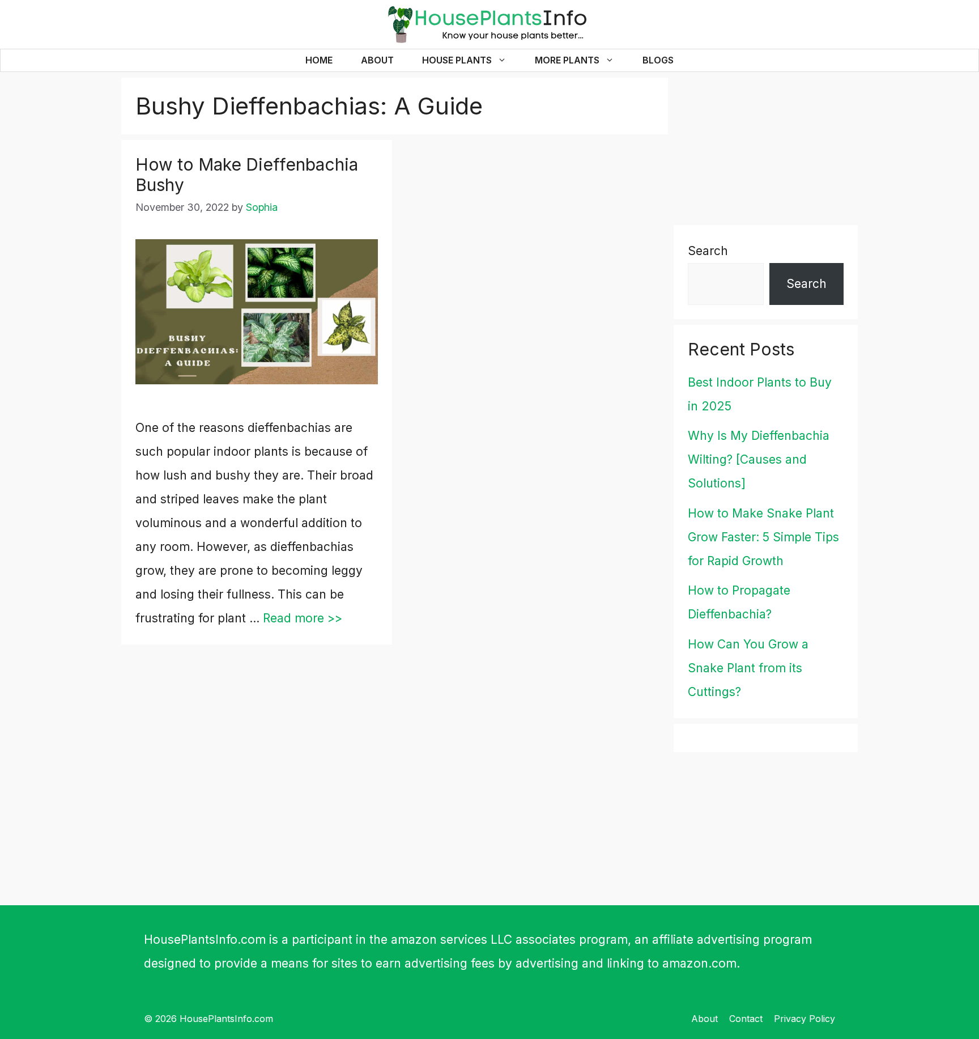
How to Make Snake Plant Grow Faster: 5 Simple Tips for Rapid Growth (763, 537)
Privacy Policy (804, 1018)
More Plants (567, 60)
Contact (746, 1018)
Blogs (658, 60)
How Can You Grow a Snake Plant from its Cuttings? (748, 668)
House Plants (457, 60)
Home (319, 60)
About (377, 60)
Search (708, 251)
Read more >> (302, 618)
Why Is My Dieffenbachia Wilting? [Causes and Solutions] (758, 459)
